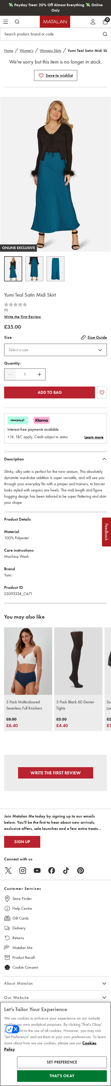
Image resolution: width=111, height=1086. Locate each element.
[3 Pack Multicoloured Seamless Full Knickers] (28, 661)
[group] (12, 723)
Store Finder (22, 898)
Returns (18, 937)
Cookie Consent (25, 967)
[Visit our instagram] (23, 870)
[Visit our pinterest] (80, 870)
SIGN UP (22, 841)
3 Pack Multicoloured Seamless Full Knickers (24, 705)
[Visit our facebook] (51, 870)
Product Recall (23, 957)
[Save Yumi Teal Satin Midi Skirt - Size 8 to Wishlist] (41, 75)
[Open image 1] (13, 268)
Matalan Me (22, 947)
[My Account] (93, 21)
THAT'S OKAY (62, 1076)
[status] (25, 374)
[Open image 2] (34, 268)
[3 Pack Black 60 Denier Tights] (78, 661)
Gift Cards (20, 918)
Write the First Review (22, 316)
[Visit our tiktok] (66, 870)
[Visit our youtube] (37, 870)
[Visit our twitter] (8, 870)
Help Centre (22, 908)
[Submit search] (17, 21)
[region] (55, 1044)
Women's (26, 50)
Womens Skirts (50, 50)
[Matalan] (54, 22)
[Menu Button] (5, 21)
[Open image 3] (55, 268)
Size (8, 337)
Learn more (94, 437)
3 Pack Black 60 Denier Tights (75, 705)
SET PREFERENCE (62, 1062)
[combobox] (55, 350)
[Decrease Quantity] (10, 374)
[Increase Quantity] (39, 374)
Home (8, 50)
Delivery (19, 928)
